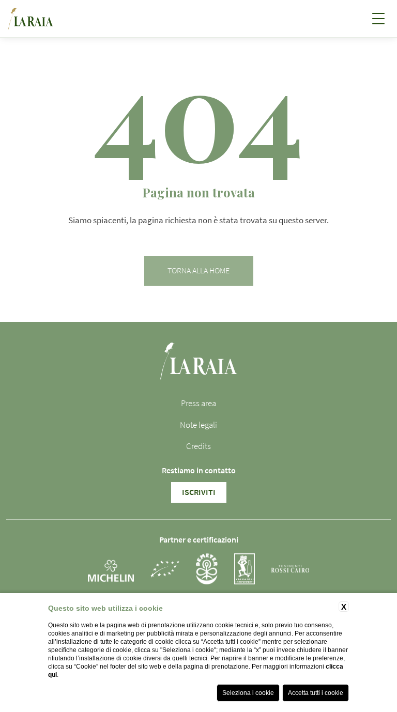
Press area (198, 403)
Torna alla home (198, 270)
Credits (198, 446)
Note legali (198, 425)
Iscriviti (199, 492)
